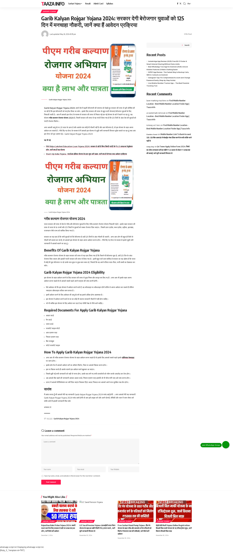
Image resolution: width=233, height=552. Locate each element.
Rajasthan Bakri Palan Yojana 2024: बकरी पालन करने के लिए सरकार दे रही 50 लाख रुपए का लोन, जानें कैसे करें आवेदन (58, 528)
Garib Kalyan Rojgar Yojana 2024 (66, 419)
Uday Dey (150, 147)
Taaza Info (52, 4)
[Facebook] (177, 3)
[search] (184, 4)
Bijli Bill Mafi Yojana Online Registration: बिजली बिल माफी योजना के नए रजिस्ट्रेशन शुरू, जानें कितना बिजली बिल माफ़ (174, 528)
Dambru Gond (151, 134)
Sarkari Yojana (49, 11)
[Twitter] (180, 3)
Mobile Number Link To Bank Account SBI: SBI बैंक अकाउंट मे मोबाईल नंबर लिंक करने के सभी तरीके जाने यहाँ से (169, 137)
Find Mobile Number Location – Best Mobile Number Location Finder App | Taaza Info (167, 103)
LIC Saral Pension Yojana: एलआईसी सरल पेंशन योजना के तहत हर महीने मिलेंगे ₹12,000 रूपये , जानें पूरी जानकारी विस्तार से (97, 528)
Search (187, 45)
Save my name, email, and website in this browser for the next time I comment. (72, 476)
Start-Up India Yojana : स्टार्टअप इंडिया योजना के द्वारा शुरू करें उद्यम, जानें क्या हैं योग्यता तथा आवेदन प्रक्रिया (86, 154)
